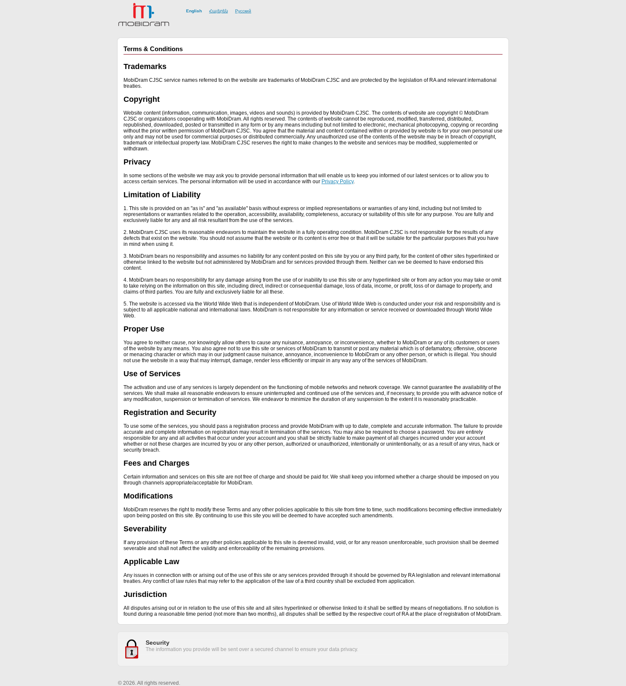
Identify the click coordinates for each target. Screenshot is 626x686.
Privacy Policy (337, 181)
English (194, 11)
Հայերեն (218, 11)
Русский (243, 11)
